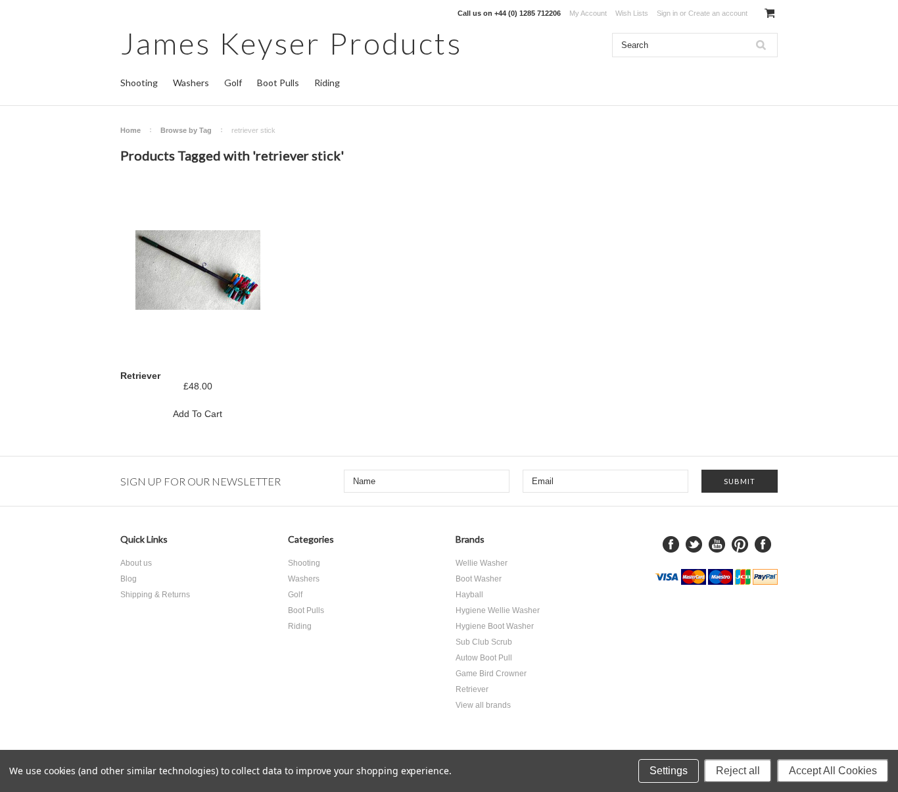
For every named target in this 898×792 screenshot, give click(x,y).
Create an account (717, 13)
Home (130, 130)
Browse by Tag (186, 130)
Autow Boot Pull (484, 657)
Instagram (763, 544)
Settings (669, 770)
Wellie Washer (482, 563)
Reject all (738, 770)
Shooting (139, 82)
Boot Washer (479, 578)
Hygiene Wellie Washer (498, 610)
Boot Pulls (278, 82)
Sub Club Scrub (484, 642)
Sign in (667, 13)
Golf (233, 82)
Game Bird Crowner (491, 673)
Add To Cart (197, 413)
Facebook (671, 544)
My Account (588, 13)
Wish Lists (631, 13)
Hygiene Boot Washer (495, 626)
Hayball (469, 594)
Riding (327, 82)
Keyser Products (291, 43)
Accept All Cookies (833, 770)
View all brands (483, 705)
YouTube (717, 544)
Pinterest (740, 544)
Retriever (140, 375)
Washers (191, 82)
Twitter (694, 544)
